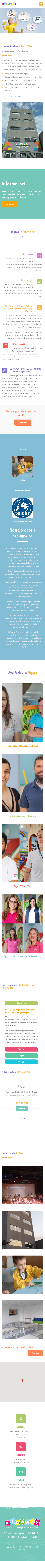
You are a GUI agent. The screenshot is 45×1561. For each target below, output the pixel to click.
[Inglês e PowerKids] (22, 853)
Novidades (22, 1537)
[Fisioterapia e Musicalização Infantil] (22, 712)
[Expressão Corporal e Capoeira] (22, 783)
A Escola (7, 1533)
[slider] (22, 1103)
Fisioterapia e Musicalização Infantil (22, 746)
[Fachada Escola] (19, 1228)
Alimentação (19, 1533)
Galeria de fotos (34, 1533)
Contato (33, 1537)
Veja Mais (35, 1353)
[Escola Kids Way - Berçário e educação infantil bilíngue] (9, 4)
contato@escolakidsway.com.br (21, 1484)
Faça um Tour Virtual (12, 96)
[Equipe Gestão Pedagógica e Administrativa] (22, 923)
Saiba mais (9, 204)
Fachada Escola (22, 1237)
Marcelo (22, 1108)
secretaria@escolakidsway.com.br (21, 1487)
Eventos (11, 1537)
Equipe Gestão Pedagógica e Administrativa (22, 956)
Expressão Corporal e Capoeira (22, 816)
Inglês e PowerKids (22, 886)
